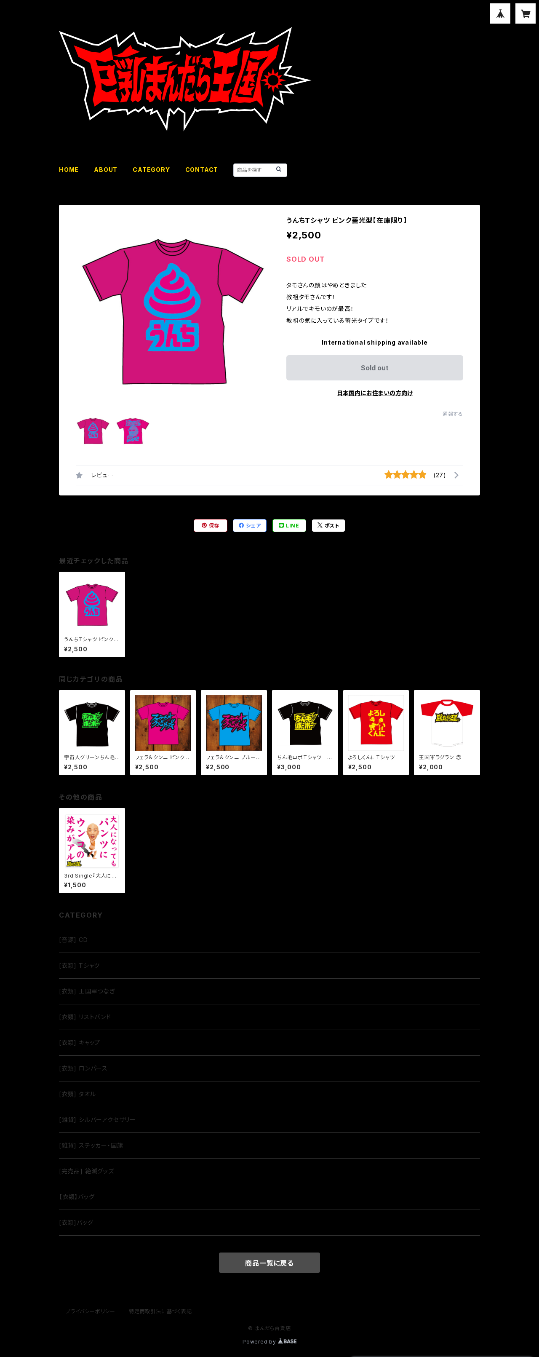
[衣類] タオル (77, 1093)
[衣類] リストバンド (85, 1016)
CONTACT (202, 169)
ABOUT (105, 169)
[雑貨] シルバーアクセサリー (97, 1119)
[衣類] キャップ (79, 1042)
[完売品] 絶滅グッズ (86, 1171)
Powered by (260, 1341)
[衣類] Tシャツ (79, 965)
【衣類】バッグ (77, 1196)
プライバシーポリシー (90, 1311)
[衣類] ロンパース (83, 1068)
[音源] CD (73, 939)
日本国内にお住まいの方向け (375, 392)
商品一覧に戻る (269, 1263)
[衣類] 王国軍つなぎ (87, 991)
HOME (69, 169)
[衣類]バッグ (76, 1222)
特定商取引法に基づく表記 (160, 1311)
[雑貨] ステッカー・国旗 (91, 1145)
